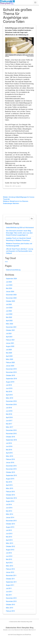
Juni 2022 (9, 314)
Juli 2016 (9, 443)
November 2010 (11, 601)
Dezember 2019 (11, 369)
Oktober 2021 (10, 330)
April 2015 (9, 485)
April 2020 (9, 356)
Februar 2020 (10, 362)
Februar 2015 (10, 491)
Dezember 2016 (11, 430)
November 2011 (11, 575)
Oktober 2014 (10, 495)
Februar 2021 (10, 340)
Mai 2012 (9, 559)
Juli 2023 (9, 304)
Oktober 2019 (10, 375)
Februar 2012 (10, 569)
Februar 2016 (10, 459)
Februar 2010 (10, 611)
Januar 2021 (10, 343)
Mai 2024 (9, 288)
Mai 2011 (9, 595)
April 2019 (9, 395)
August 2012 (10, 550)
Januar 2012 (10, 572)
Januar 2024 (10, 291)
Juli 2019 (9, 385)
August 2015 (10, 479)
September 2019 (11, 378)
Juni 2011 (9, 591)
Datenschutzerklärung (13, 270)
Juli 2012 (9, 553)
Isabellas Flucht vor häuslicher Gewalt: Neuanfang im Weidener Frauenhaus (18, 239)
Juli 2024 (9, 282)
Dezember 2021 (11, 327)
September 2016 (11, 440)
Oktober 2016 (10, 437)
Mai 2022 (9, 317)
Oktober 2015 (10, 472)
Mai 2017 (9, 424)
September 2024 (11, 278)
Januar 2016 (10, 462)
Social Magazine (17, 634)
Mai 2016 (9, 449)
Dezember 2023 (11, 295)
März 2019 (9, 398)
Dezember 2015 (11, 466)
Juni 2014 (9, 508)
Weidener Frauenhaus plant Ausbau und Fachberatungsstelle (19, 244)
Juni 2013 (9, 533)
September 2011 (11, 582)
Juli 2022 (9, 311)
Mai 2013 (9, 537)
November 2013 (11, 520)
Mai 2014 (9, 511)
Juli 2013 (9, 530)
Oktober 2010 (10, 604)
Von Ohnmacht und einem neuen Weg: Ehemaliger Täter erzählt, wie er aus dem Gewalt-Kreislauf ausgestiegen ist (19, 233)
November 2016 (11, 433)
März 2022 (9, 324)
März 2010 (9, 608)
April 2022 (9, 320)
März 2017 (9, 427)
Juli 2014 (9, 504)
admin (19, 186)
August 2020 (10, 346)
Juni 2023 (9, 307)
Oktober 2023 (10, 301)
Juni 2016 (9, 446)
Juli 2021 (9, 333)
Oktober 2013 (10, 524)
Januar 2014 (10, 517)
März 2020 (9, 359)
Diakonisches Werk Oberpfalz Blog (19, 627)
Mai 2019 (9, 391)
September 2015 (11, 475)
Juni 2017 (9, 420)
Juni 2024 (9, 285)
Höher (6, 261)
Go (32, 218)
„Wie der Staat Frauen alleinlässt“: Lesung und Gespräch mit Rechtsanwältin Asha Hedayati (19, 251)
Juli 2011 (9, 588)
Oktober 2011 (10, 579)
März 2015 (9, 488)
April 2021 (9, 337)
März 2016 (9, 456)
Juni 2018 (9, 411)
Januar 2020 (10, 366)
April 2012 (9, 562)
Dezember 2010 (11, 598)
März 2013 (9, 543)
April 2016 (9, 453)
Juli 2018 (9, 407)
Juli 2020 (9, 349)
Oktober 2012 (10, 546)
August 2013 (10, 527)
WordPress (28, 634)
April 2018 (9, 417)
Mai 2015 (9, 482)
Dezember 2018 (11, 401)
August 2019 (10, 382)
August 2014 (10, 501)
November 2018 (11, 404)
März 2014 (9, 514)
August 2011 (10, 585)
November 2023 (11, 298)
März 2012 (9, 566)
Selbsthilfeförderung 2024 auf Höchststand (20, 227)
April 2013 (9, 540)
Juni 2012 (9, 556)
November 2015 (11, 469)
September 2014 (11, 498)
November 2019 (11, 372)
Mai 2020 (9, 353)
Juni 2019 (9, 388)
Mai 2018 (9, 414)
